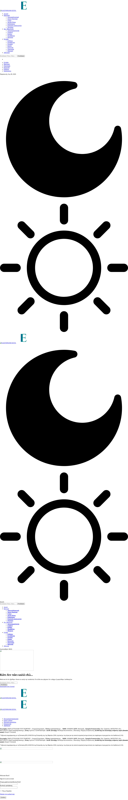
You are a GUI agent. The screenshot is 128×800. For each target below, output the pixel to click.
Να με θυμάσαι (6, 791)
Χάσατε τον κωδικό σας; (7, 794)
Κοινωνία (6, 67)
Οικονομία (7, 66)
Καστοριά (7, 64)
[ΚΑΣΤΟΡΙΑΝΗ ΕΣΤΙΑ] (33, 343)
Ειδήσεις (6, 69)
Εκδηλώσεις (7, 71)
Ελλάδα (6, 62)
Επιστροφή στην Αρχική (7, 686)
